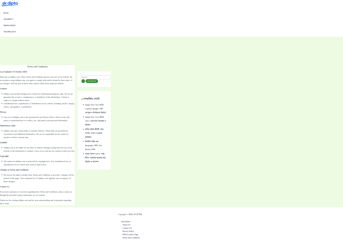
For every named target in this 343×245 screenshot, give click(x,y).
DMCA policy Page (130, 234)
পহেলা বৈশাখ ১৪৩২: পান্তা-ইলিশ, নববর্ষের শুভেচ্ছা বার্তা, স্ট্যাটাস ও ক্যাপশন (95, 157)
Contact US (127, 228)
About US (126, 224)
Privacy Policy (128, 231)
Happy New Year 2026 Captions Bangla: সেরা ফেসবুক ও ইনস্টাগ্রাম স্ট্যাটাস (95, 108)
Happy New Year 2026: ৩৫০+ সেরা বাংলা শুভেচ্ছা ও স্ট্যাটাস (95, 120)
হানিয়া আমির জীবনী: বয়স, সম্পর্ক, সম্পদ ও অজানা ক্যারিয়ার (94, 133)
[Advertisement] (171, 50)
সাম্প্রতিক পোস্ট (91, 99)
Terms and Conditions (131, 237)
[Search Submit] (83, 81)
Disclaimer (125, 221)
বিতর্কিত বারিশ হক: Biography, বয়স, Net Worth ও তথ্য (93, 145)
